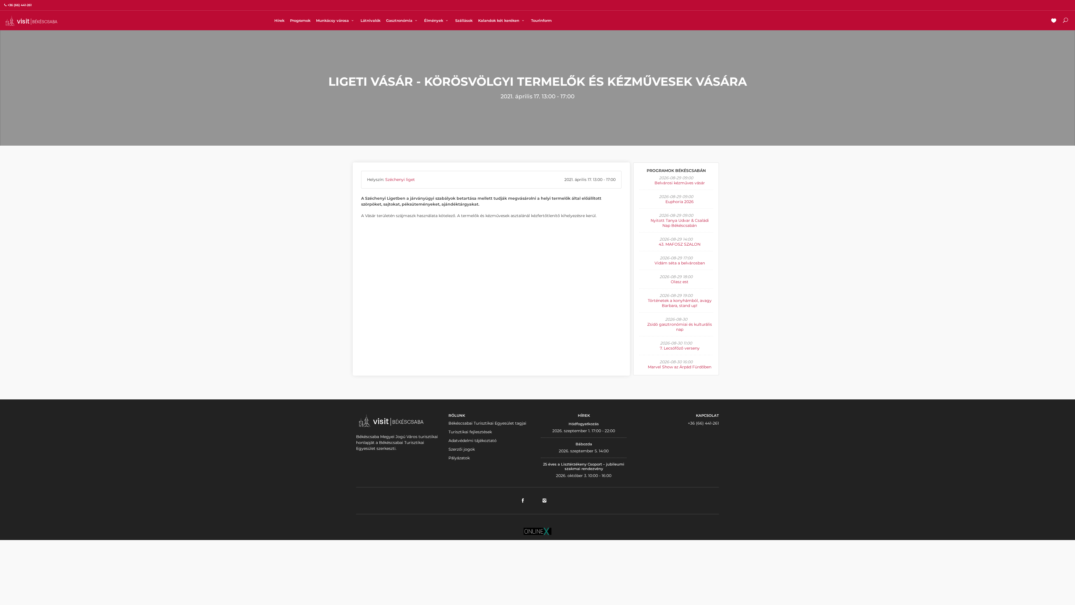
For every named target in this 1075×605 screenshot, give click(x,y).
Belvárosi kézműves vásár (680, 182)
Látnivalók (370, 20)
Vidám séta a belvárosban (680, 263)
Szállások (464, 20)
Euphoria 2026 (679, 201)
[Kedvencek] (1053, 21)
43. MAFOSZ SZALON (679, 244)
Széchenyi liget (400, 179)
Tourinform (541, 20)
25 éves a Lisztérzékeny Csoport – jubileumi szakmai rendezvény (583, 466)
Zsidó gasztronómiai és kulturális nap (679, 327)
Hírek (279, 20)
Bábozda (584, 444)
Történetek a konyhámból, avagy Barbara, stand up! (680, 303)
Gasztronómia (399, 20)
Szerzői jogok (461, 449)
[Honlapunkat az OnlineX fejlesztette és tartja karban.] (537, 530)
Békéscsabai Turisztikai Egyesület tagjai (487, 423)
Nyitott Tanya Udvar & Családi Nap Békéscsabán (680, 223)
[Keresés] (1065, 21)
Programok (300, 20)
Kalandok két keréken (499, 20)
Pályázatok (459, 457)
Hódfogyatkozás (584, 424)
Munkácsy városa (333, 20)
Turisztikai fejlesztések (470, 431)
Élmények (434, 20)
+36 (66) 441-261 (703, 423)
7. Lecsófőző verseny (680, 348)
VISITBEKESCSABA (31, 21)
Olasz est (679, 281)
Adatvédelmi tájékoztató (472, 440)
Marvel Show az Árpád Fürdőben (679, 366)
